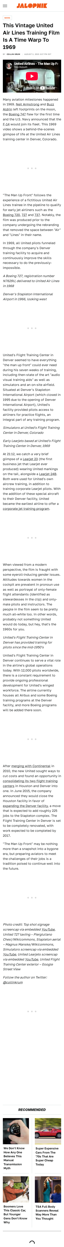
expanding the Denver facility (25, 806)
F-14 (6, 124)
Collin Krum (13, 54)
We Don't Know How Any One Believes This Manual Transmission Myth (14, 1158)
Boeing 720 (11, 215)
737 (37, 215)
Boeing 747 (17, 114)
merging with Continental (30, 766)
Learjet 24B (47, 474)
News (7, 18)
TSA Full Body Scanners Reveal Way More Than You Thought (47, 1212)
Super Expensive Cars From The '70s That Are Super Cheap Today (47, 1156)
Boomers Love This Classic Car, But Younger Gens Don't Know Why (15, 1214)
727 (24, 215)
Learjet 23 (30, 459)
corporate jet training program (26, 509)
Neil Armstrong (27, 104)
